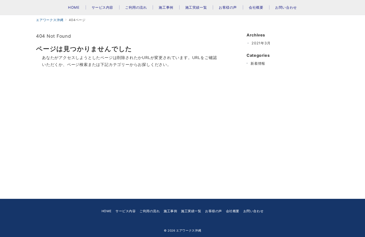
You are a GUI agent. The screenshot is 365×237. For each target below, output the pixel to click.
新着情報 (258, 63)
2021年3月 (261, 43)
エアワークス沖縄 (188, 230)
